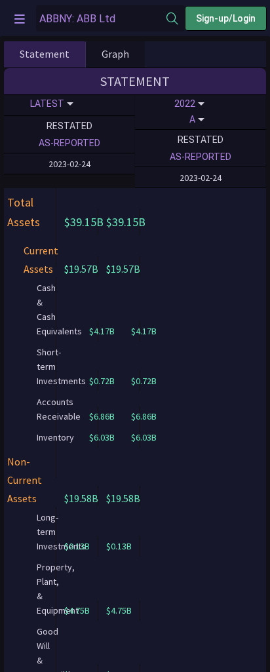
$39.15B (84, 221)
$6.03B (144, 437)
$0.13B (77, 546)
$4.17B (144, 331)
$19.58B (81, 498)
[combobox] (101, 18)
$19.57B (81, 268)
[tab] (44, 54)
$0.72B (144, 381)
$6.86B (144, 416)
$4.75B (77, 610)
